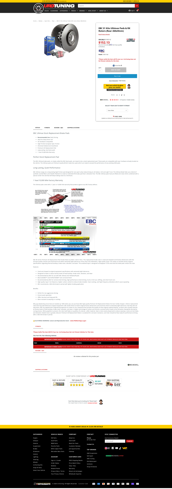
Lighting (35, 457)
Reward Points (55, 468)
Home (35, 21)
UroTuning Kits (37, 465)
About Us (72, 438)
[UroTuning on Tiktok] (120, 448)
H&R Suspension (92, 453)
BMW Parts (54, 443)
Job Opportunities (74, 449)
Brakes (40, 21)
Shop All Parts (37, 467)
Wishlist (53, 466)
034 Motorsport (91, 461)
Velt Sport (90, 456)
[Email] (117, 95)
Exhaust (35, 440)
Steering (35, 459)
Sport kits (47, 21)
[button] (129, 86)
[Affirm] (137, 484)
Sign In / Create (56, 460)
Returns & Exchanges (75, 471)
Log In (133, 10)
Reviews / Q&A (58, 128)
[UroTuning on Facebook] (113, 448)
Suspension (36, 446)
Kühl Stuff (72, 440)
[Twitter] (121, 95)
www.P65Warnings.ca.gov (78, 321)
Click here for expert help (115, 90)
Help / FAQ (72, 466)
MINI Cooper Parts (56, 449)
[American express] (98, 484)
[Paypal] (113, 484)
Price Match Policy (74, 463)
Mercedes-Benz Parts (57, 451)
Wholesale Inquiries (75, 474)
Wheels (35, 462)
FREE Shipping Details (76, 460)
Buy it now (117, 76)
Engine (35, 438)
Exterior (35, 443)
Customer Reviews (74, 446)
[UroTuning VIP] (125, 448)
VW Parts (54, 438)
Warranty (72, 468)
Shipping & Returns (73, 128)
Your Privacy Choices (57, 474)
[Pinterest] (124, 95)
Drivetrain (36, 451)
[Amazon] (127, 484)
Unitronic (90, 464)
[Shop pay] (132, 484)
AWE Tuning (90, 458)
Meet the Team (73, 443)
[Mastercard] (103, 484)
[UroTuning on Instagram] (107, 448)
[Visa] (93, 484)
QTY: (100, 68)
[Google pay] (118, 484)
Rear (53, 21)
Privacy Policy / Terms (57, 471)
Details (37, 127)
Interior (35, 454)
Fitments (47, 128)
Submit (129, 441)
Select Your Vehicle (39, 470)
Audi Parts (54, 440)
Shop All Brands (92, 467)
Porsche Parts (55, 446)
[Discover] (108, 484)
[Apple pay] (123, 484)
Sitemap (71, 451)
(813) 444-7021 (91, 439)
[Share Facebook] (119, 95)
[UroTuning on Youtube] (116, 448)
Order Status (55, 463)
